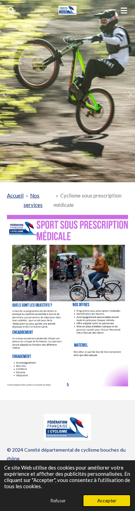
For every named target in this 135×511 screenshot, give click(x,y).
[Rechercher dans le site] (11, 10)
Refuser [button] (58, 500)
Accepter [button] (106, 500)
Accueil (15, 195)
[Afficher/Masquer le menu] (124, 10)
